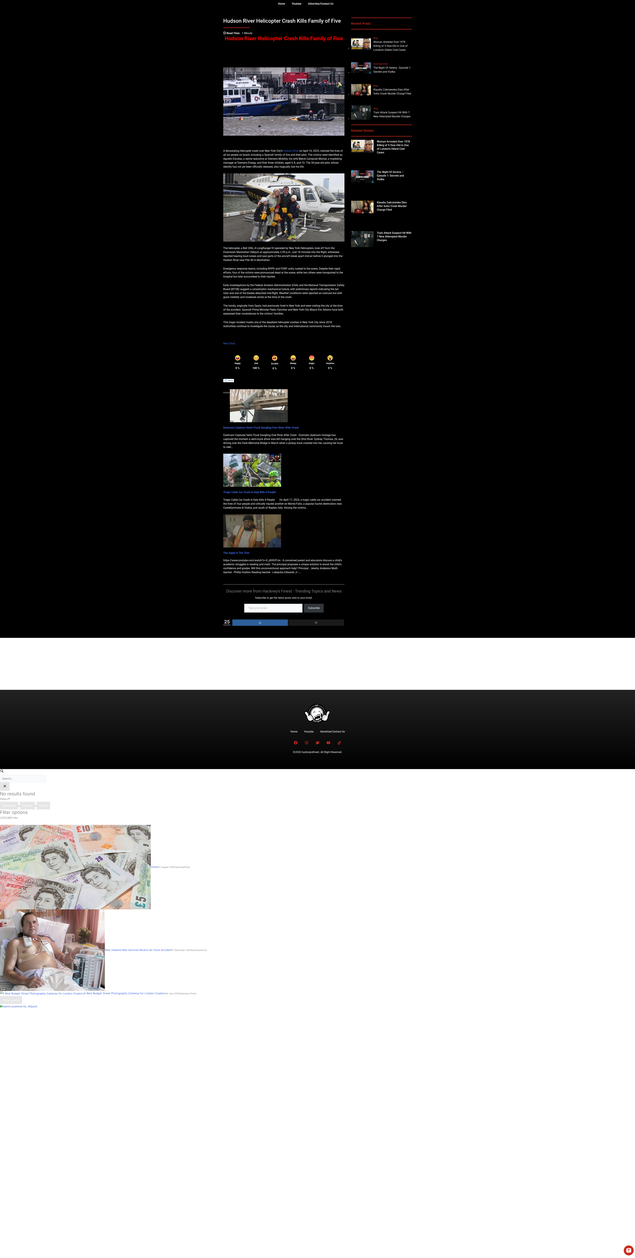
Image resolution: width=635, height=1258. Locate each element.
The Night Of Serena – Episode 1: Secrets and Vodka (390, 175)
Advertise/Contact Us (320, 3)
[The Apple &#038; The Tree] (252, 530)
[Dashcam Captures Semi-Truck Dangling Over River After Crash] (259, 405)
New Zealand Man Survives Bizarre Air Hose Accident (138, 950)
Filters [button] (8, 799)
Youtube (296, 3)
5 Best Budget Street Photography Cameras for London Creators (125, 993)
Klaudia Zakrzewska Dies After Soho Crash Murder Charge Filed (392, 206)
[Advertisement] (317, 663)
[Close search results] (5, 786)
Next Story (229, 343)
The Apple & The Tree (236, 552)
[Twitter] (316, 622)
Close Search (11, 1000)
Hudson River (291, 150)
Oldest (43, 805)
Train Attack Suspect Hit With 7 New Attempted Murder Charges (394, 236)
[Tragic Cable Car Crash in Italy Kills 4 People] (252, 470)
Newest (27, 805)
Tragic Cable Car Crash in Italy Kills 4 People (249, 492)
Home (281, 3)
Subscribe (314, 608)
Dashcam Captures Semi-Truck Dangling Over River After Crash (261, 427)
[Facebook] (260, 622)
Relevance (9, 805)
